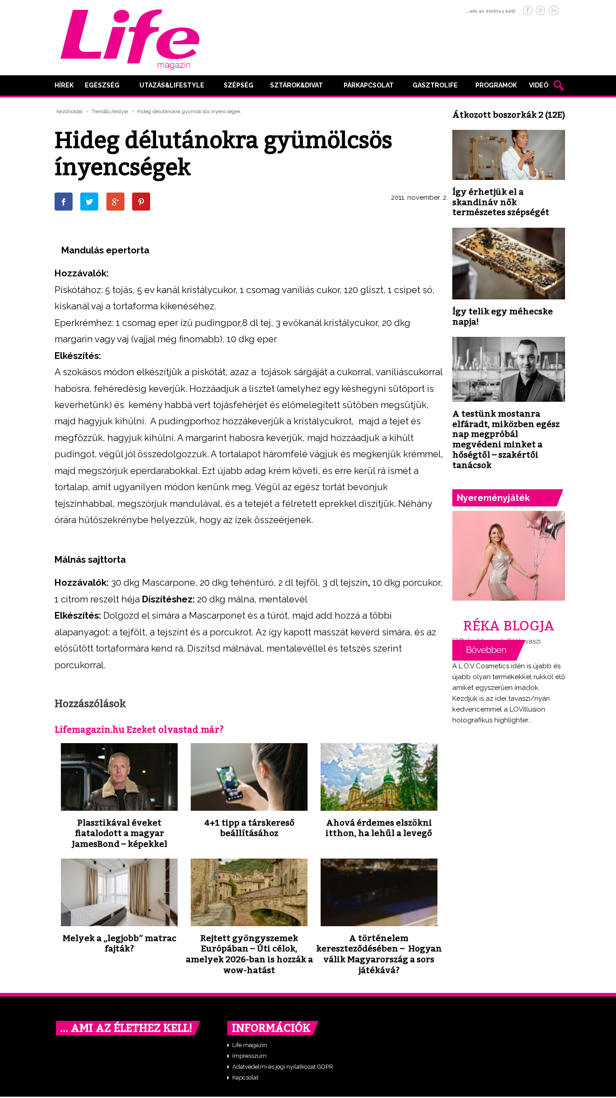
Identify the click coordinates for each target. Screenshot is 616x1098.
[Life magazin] (130, 38)
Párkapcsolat (369, 85)
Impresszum (249, 1055)
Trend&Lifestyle (110, 112)
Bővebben (488, 650)
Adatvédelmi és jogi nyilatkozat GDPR (282, 1066)
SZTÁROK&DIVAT (296, 85)
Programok (496, 85)
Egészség (102, 85)
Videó (538, 85)
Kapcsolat (245, 1077)
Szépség (238, 85)
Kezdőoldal (69, 112)
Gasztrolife (435, 85)
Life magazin (249, 1045)
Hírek (64, 85)
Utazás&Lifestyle (171, 85)
